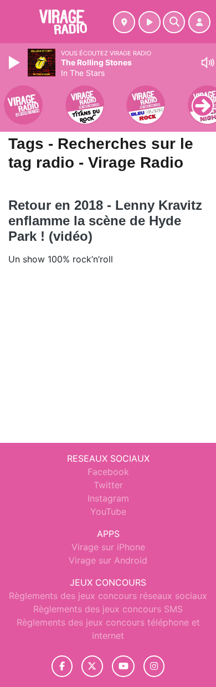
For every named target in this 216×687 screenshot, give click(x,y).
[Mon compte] (199, 22)
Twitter (108, 484)
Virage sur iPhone (108, 546)
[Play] (15, 62)
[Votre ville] (124, 22)
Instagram (108, 498)
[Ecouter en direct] (149, 22)
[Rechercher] (174, 22)
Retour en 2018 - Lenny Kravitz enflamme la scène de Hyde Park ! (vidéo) (105, 221)
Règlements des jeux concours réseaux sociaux (108, 595)
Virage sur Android (108, 560)
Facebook (108, 471)
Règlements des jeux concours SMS (108, 608)
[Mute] (207, 62)
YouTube (108, 511)
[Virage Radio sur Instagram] (153, 666)
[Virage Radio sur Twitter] (92, 666)
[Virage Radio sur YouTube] (123, 666)
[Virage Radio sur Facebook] (62, 666)
